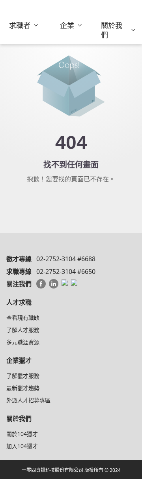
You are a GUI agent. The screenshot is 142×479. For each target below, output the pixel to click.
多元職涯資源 (22, 342)
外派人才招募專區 (28, 400)
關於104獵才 (22, 434)
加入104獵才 (22, 446)
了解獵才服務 (22, 375)
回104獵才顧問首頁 (71, 202)
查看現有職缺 (22, 317)
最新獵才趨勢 (22, 388)
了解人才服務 (22, 330)
